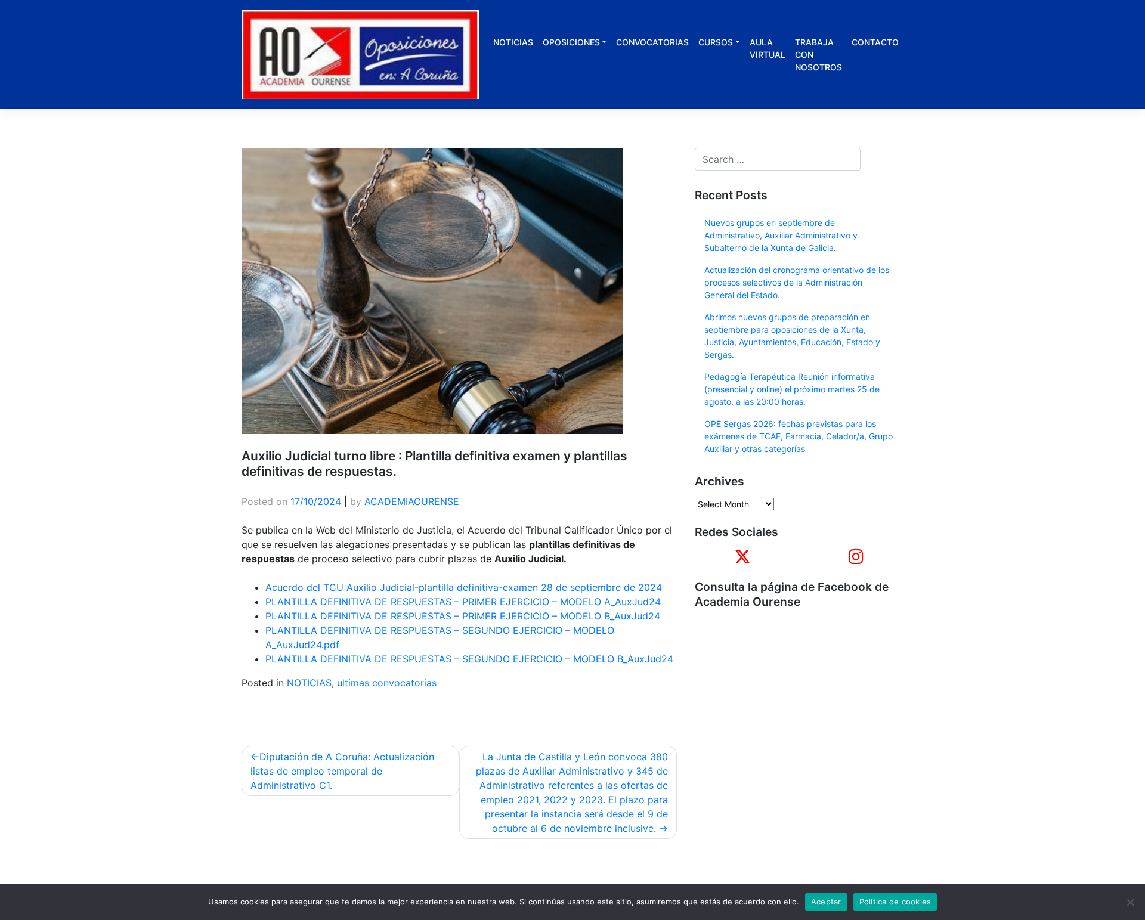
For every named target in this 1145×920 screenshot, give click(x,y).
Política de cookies (895, 901)
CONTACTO (875, 42)
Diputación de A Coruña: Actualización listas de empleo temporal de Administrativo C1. (342, 771)
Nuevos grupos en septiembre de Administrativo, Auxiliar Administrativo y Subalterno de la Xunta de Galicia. (781, 235)
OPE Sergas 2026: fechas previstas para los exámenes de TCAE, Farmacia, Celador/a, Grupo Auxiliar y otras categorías (798, 436)
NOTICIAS (513, 42)
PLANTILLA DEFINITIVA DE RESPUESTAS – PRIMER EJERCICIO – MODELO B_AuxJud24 (462, 616)
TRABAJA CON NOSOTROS (818, 54)
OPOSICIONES (571, 42)
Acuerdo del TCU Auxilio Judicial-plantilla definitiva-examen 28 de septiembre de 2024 (463, 587)
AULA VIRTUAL (767, 48)
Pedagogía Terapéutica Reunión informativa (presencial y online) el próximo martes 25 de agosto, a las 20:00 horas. (792, 389)
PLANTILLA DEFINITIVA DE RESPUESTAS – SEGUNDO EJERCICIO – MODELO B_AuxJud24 (469, 659)
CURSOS (715, 42)
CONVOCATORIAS (652, 42)
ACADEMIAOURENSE (411, 501)
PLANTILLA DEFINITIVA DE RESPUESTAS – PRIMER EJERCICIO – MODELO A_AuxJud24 (463, 602)
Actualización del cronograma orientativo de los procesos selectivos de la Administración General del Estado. (796, 282)
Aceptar (826, 901)
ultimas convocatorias (387, 683)
